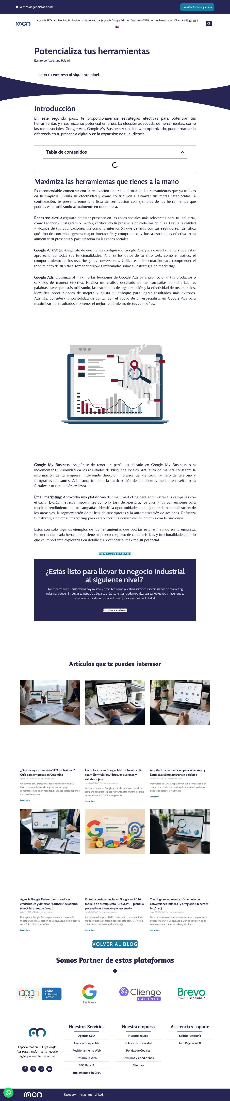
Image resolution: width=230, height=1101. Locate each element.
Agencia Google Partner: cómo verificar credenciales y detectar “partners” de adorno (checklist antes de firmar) (49, 903)
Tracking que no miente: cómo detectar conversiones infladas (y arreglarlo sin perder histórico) (179, 903)
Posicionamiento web (84, 20)
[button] (209, 23)
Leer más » (25, 800)
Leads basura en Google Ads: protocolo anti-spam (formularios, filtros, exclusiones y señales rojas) (113, 774)
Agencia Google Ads (113, 20)
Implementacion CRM (167, 20)
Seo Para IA (64, 20)
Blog (188, 20)
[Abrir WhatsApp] (8, 1093)
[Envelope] (49, 1069)
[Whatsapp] (41, 1069)
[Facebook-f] (25, 1069)
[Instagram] (33, 1069)
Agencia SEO (44, 20)
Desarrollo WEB (140, 20)
